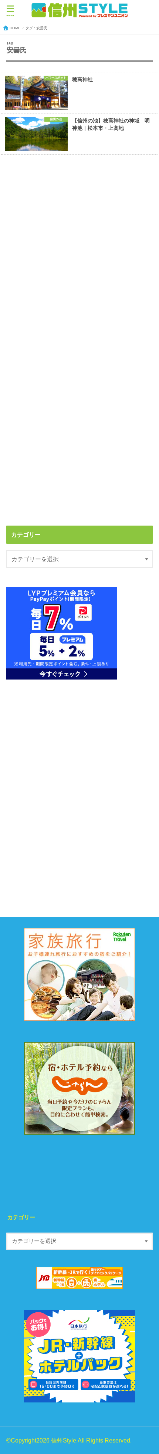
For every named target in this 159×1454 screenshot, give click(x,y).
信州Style (63, 1440)
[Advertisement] (79, 249)
